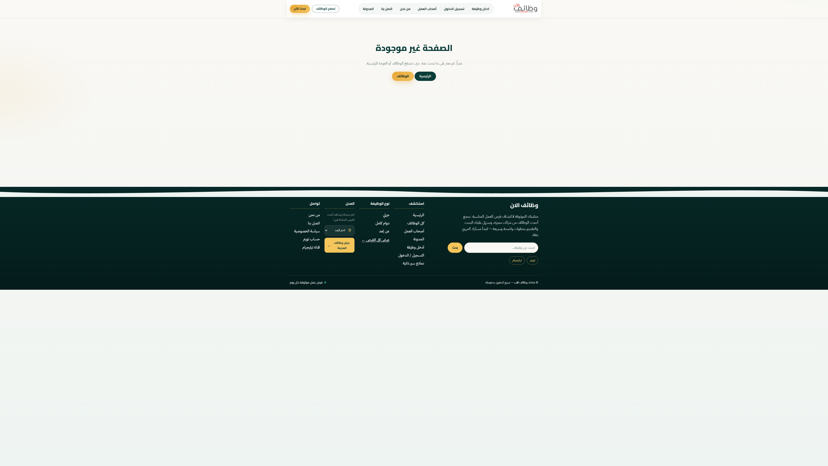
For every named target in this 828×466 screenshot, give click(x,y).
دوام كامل (382, 223)
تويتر (532, 260)
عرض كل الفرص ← (375, 240)
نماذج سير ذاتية (413, 263)
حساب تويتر (311, 239)
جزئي (386, 215)
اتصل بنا (386, 9)
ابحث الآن (300, 8)
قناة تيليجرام (311, 247)
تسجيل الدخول (454, 9)
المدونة (368, 9)
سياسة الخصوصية (307, 231)
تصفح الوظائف (325, 8)
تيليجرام (517, 260)
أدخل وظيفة (415, 247)
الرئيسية (425, 76)
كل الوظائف (415, 223)
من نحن (405, 9)
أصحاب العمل (427, 9)
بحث (455, 247)
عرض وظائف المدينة (338, 245)
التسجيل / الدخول (411, 255)
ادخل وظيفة (480, 9)
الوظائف (403, 76)
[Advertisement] (414, 145)
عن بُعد (384, 231)
